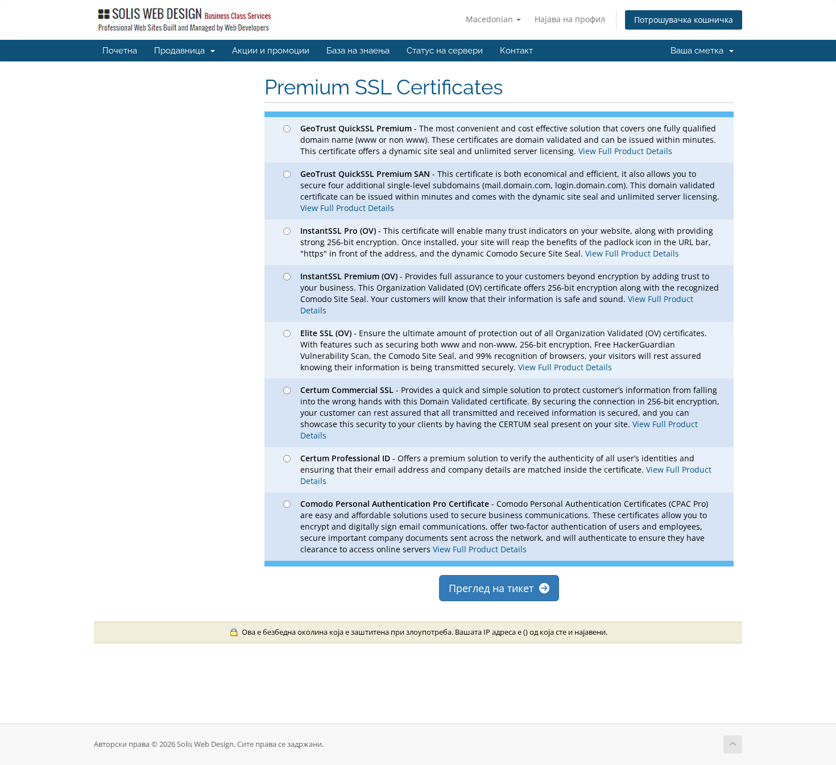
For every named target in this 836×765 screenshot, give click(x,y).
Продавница (181, 51)
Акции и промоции (270, 51)
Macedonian (490, 19)
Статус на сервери (445, 51)
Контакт (516, 51)
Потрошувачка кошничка (683, 19)
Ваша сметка (699, 51)
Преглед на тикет (494, 588)
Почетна (119, 51)
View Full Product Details (624, 151)
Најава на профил (570, 19)
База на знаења (358, 51)
